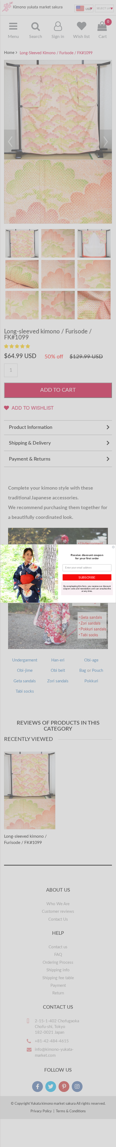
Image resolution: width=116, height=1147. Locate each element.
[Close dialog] (113, 546)
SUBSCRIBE (87, 577)
